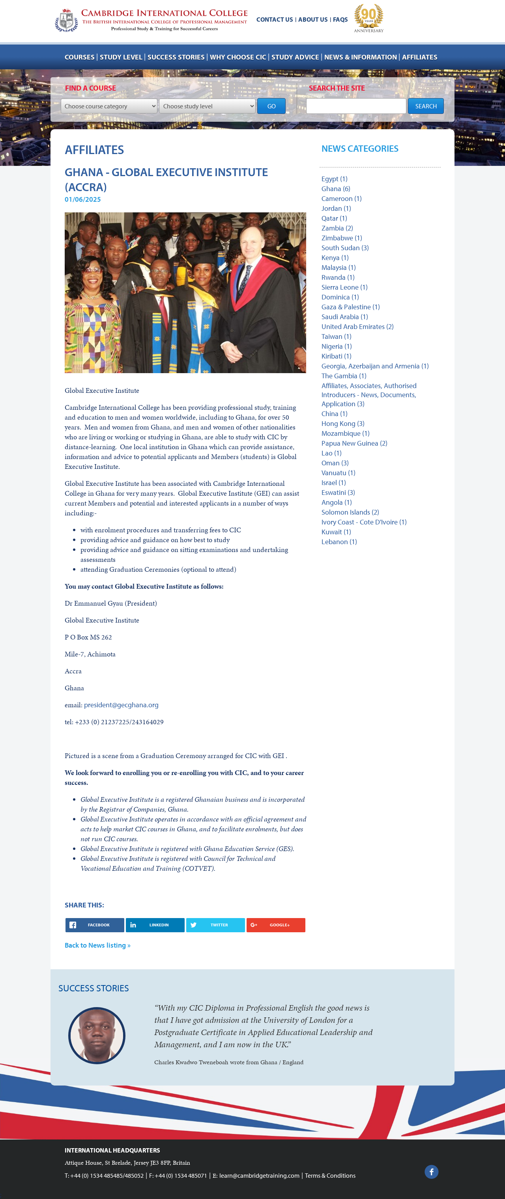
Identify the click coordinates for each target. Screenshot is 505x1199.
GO (271, 106)
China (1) (335, 413)
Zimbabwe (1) (342, 237)
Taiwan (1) (337, 336)
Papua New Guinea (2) (354, 443)
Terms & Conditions (330, 1175)
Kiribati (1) (337, 356)
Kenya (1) (335, 257)
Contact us (274, 19)
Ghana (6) (336, 188)
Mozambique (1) (346, 433)
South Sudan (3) (345, 247)
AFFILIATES (420, 56)
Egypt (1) (335, 178)
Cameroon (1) (342, 198)
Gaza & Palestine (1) (351, 306)
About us (313, 19)
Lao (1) (332, 452)
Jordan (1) (336, 208)
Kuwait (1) (336, 531)
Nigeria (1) (337, 346)
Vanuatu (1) (338, 472)
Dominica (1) (340, 296)
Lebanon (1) (339, 541)
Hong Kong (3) (343, 423)
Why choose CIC (238, 56)
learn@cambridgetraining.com (259, 1175)
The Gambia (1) (344, 375)
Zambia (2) (337, 227)
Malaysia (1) (339, 267)
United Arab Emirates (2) (358, 326)
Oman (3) (335, 462)
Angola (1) (337, 502)
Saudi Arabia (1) (345, 316)
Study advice (295, 56)
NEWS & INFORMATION (360, 56)
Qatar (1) (334, 218)
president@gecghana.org (121, 704)
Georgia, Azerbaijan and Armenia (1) (375, 365)
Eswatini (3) (338, 492)
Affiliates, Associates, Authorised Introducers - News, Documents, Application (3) (369, 394)
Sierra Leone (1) (345, 287)
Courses (80, 56)
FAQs (340, 19)
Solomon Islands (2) (350, 512)
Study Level (121, 56)
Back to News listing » (98, 945)
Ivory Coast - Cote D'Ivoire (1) (364, 521)
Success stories (176, 56)
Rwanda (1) (338, 277)
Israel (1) (334, 482)
